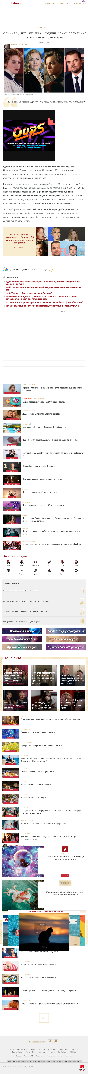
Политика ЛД (28, 1056)
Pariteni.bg (51, 1052)
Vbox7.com (64, 1049)
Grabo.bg (41, 1052)
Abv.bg (12, 1049)
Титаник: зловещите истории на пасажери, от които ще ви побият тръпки (42, 305)
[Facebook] (50, 1041)
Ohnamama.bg (22, 1049)
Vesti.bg (33, 1049)
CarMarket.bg (62, 1052)
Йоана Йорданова (16, 845)
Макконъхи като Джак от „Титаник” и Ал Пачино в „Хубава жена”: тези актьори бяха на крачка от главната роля (41, 297)
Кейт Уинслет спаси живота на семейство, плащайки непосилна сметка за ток (43, 288)
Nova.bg (42, 1049)
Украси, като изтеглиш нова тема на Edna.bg (44, 911)
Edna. (16, 3)
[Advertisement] (34, 333)
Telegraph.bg (31, 1052)
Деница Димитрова (19, 44)
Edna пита (13, 658)
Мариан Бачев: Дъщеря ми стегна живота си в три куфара (26, 601)
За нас (18, 1056)
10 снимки (18, 248)
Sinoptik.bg (74, 1049)
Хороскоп (64, 3)
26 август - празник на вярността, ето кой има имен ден (25, 611)
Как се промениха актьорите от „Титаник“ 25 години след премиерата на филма (19, 238)
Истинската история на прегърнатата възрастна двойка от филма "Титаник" (44, 302)
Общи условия (28, 1067)
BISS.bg (73, 1052)
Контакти (68, 1056)
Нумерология (80, 3)
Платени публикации (54, 1056)
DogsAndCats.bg (18, 1052)
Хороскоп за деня (15, 556)
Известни (44, 28)
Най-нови (49, 3)
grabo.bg (25, 424)
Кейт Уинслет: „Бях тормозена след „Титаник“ (29, 293)
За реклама (40, 1056)
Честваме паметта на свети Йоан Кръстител (20, 591)
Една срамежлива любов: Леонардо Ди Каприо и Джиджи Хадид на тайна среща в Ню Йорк (43, 282)
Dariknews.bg (52, 1049)
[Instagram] (56, 1041)
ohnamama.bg (39, 398)
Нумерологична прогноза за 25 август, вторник (21, 622)
